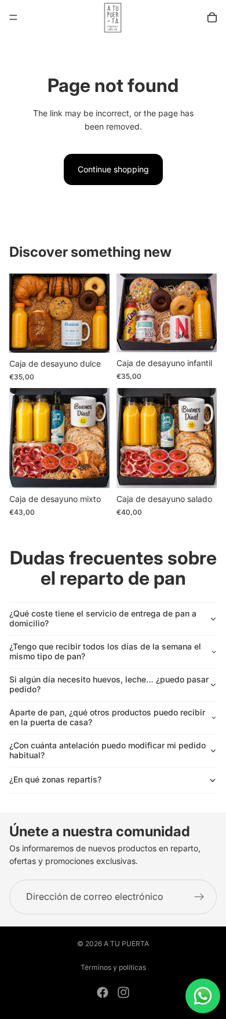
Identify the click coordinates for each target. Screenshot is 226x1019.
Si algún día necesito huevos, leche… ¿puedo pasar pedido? (109, 684)
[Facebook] (103, 992)
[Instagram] (123, 992)
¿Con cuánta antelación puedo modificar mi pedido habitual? (107, 750)
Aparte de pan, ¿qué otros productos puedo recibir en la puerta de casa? (107, 717)
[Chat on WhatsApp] (202, 996)
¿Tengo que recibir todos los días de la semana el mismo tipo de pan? (105, 651)
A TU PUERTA (126, 943)
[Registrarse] (199, 897)
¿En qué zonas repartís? (55, 779)
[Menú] (13, 17)
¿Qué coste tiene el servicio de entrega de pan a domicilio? (102, 618)
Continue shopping (113, 169)
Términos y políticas (113, 967)
